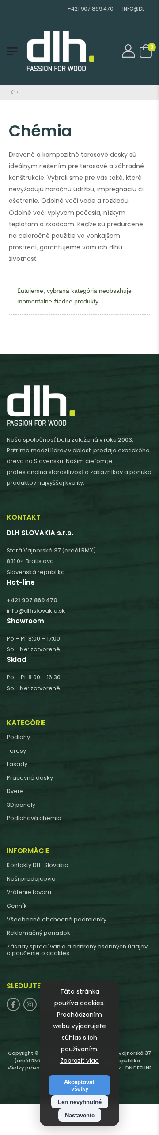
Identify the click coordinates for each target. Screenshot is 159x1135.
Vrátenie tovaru (29, 892)
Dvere (15, 791)
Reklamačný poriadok (38, 933)
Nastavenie (80, 1115)
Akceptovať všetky (79, 1085)
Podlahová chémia (34, 818)
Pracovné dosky (30, 778)
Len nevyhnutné (80, 1102)
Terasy (16, 750)
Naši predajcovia (31, 879)
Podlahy (18, 737)
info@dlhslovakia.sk (36, 610)
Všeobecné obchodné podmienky (56, 919)
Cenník (17, 906)
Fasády (17, 764)
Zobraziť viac (79, 1060)
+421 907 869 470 (80, 8)
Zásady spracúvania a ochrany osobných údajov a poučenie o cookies (77, 950)
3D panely (21, 805)
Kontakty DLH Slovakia (37, 865)
